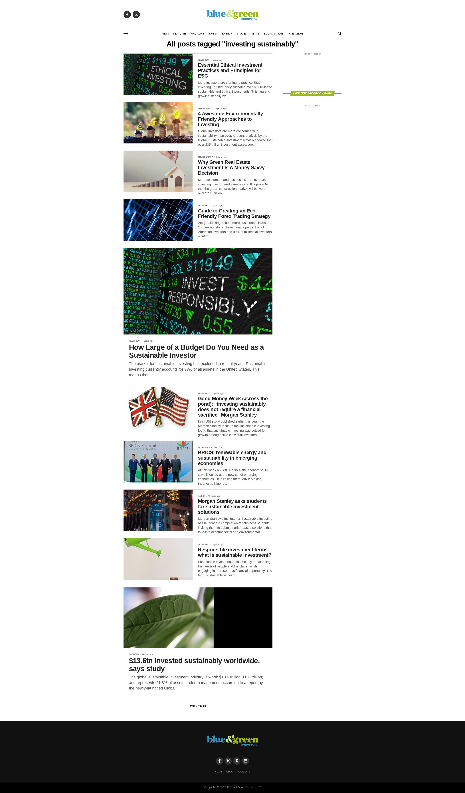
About (230, 771)
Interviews (296, 33)
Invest (213, 33)
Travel (241, 33)
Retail (255, 33)
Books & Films (274, 33)
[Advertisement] (312, 72)
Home (218, 771)
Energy (227, 33)
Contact (244, 771)
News (165, 33)
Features (180, 33)
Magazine (197, 33)
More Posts (198, 706)
